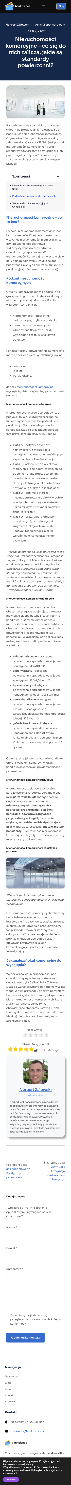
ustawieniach (10, 1473)
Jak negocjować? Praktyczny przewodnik (18, 1173)
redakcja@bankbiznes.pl (28, 1431)
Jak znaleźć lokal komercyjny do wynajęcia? (31, 205)
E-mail (11, 1248)
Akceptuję (11, 1479)
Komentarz (14, 1269)
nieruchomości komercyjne (35, 387)
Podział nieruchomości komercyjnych (34, 196)
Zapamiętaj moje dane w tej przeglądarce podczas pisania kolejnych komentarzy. (37, 1319)
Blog (61, 6)
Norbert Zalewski (35, 1089)
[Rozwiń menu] (43, 6)
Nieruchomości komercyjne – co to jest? (32, 187)
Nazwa (11, 1227)
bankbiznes (22, 6)
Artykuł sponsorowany (50, 24)
